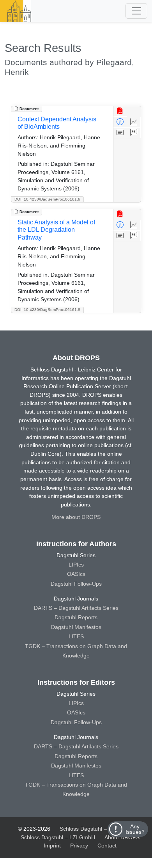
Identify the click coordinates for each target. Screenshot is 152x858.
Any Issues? (135, 829)
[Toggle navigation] (136, 11)
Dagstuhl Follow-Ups (76, 584)
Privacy (79, 845)
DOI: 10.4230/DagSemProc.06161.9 (47, 309)
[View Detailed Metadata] (120, 122)
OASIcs (76, 574)
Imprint (52, 845)
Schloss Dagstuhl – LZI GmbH (97, 829)
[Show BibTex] (134, 133)
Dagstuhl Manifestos (76, 627)
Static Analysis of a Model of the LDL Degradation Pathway (56, 229)
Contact (107, 845)
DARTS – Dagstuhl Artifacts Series (76, 608)
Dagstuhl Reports (76, 617)
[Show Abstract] (120, 133)
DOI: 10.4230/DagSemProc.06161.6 (47, 199)
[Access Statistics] (134, 122)
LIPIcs (76, 564)
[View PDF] (120, 111)
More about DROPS (76, 517)
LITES (76, 636)
